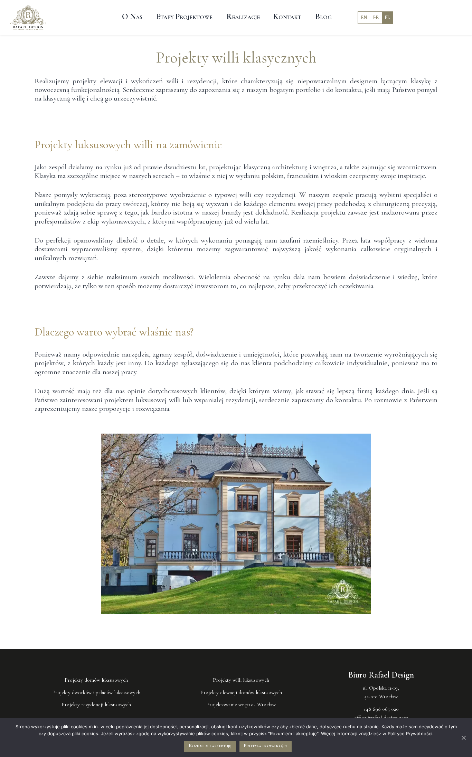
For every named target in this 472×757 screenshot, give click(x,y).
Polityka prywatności (265, 746)
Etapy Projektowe (184, 16)
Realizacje (243, 16)
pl (387, 17)
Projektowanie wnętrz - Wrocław (241, 704)
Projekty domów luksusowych (96, 680)
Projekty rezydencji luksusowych (96, 704)
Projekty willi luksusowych (241, 680)
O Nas (132, 16)
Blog (323, 16)
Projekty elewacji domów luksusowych (241, 692)
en (364, 17)
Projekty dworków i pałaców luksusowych (96, 692)
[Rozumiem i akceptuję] (463, 737)
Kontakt (287, 16)
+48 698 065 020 (381, 709)
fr (376, 17)
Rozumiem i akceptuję (210, 746)
